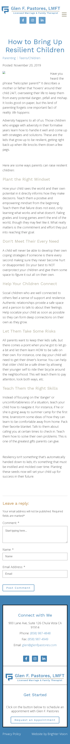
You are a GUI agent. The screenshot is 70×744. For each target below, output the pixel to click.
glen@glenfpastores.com (39, 645)
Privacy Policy (12, 734)
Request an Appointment (35, 720)
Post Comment (18, 587)
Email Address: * (14, 567)
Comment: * (11, 523)
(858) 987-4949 (38, 639)
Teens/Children (29, 57)
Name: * (8, 549)
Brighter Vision (57, 734)
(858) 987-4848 (40, 633)
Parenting (9, 57)
